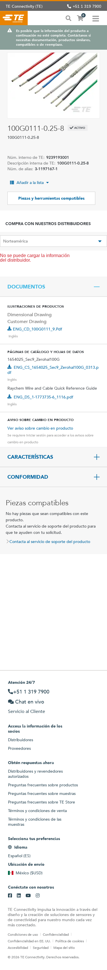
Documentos (26, 287)
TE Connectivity (14, 18)
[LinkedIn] (19, 895)
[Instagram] (38, 895)
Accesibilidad (18, 947)
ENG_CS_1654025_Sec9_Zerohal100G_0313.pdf (53, 370)
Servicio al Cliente (26, 711)
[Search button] (68, 18)
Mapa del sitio (64, 947)
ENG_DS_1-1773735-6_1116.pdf (43, 397)
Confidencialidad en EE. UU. (29, 941)
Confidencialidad (56, 934)
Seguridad (41, 947)
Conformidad (27, 477)
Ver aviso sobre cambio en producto (40, 428)
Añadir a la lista (30, 182)
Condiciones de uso (23, 934)
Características (30, 457)
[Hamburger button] (95, 18)
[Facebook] (10, 895)
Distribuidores (20, 739)
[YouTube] (28, 895)
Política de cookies (69, 941)
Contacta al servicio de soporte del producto (49, 541)
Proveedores (19, 748)
